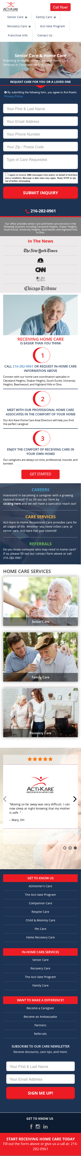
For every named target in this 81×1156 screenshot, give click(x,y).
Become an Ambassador (40, 1017)
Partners (40, 1025)
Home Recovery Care (40, 937)
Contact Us (44, 35)
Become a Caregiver (40, 1008)
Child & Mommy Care (40, 920)
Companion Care (40, 903)
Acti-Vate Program (52, 26)
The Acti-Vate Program (40, 895)
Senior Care (15, 17)
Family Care (44, 17)
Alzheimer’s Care (40, 886)
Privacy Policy (13, 96)
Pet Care (40, 929)
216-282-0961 (42, 211)
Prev (5, 799)
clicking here (12, 504)
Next (75, 799)
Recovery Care (17, 26)
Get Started (40, 474)
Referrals (40, 1034)
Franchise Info (18, 35)
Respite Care (40, 912)
